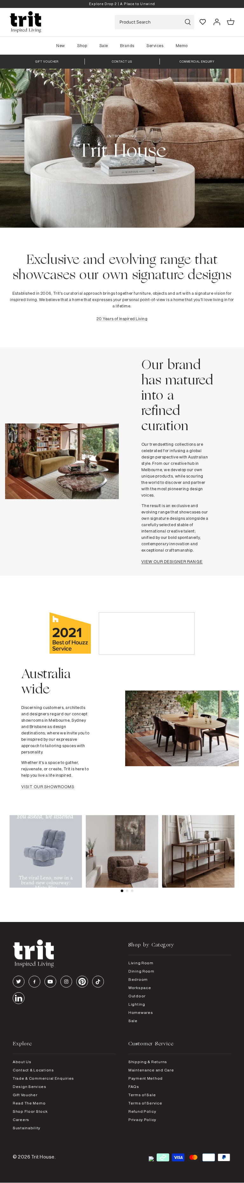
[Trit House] (25, 22)
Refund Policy (142, 1111)
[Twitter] (18, 981)
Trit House (43, 1157)
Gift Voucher (25, 1094)
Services (154, 45)
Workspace (139, 987)
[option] (122, 4)
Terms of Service (145, 1103)
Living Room (140, 962)
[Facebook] (34, 981)
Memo (182, 45)
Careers (21, 1119)
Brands (127, 45)
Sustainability (26, 1127)
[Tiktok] (98, 981)
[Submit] (188, 22)
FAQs (133, 1086)
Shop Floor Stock (30, 1111)
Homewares (140, 1012)
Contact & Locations (33, 1070)
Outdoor (137, 996)
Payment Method (145, 1078)
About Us (22, 1061)
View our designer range (172, 561)
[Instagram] (66, 981)
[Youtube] (50, 981)
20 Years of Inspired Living (121, 318)
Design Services (29, 1086)
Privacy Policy (142, 1119)
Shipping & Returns (147, 1061)
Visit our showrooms (48, 786)
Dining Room (141, 971)
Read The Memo (29, 1103)
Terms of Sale (142, 1094)
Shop (82, 45)
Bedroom (138, 979)
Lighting (136, 1004)
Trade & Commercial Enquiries (43, 1078)
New (60, 45)
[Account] (216, 22)
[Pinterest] (82, 981)
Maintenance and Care (151, 1070)
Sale (103, 45)
